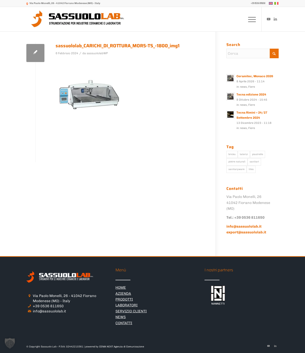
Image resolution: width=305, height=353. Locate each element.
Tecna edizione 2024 (251, 94)
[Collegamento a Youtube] (268, 19)
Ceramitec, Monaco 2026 (254, 76)
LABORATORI (126, 305)
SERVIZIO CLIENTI (131, 311)
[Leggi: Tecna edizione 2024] (230, 96)
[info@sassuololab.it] (29, 311)
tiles (251, 169)
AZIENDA (123, 293)
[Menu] (250, 19)
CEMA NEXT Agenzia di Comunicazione (121, 346)
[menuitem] (257, 3)
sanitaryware (236, 169)
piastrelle (257, 154)
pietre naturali (236, 161)
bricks (232, 154)
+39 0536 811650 (48, 306)
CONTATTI (123, 323)
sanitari (254, 161)
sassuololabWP (97, 53)
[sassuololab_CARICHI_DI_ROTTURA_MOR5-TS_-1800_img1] (35, 53)
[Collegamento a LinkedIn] (275, 19)
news (243, 86)
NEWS (120, 317)
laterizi (244, 154)
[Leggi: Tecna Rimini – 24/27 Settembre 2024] (230, 114)
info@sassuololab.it (49, 311)
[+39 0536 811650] (29, 306)
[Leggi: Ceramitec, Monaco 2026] (230, 78)
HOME (120, 287)
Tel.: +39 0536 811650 (245, 217)
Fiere (251, 86)
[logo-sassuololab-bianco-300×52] (78, 19)
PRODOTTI (124, 299)
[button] (10, 343)
